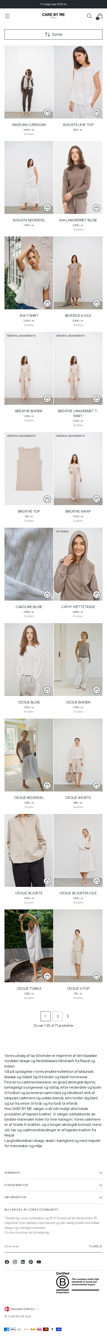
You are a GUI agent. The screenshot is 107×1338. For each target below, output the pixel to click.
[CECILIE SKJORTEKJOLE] (78, 850)
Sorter (57, 34)
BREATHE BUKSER (29, 411)
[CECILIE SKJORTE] (28, 850)
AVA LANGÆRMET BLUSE (78, 220)
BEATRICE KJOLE (78, 316)
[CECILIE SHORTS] (78, 755)
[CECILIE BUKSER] (78, 659)
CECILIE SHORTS (78, 798)
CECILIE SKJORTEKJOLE (78, 893)
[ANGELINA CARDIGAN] (28, 82)
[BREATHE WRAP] (78, 468)
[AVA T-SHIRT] (28, 272)
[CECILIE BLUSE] (28, 659)
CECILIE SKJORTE (29, 893)
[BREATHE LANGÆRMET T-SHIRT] (78, 368)
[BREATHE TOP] (28, 468)
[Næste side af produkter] (68, 1016)
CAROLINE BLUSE (29, 607)
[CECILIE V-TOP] (78, 945)
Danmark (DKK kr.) (22, 1309)
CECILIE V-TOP (78, 988)
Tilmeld (96, 1246)
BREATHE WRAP (78, 511)
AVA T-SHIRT (29, 316)
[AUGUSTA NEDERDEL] (28, 177)
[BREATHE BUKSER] (28, 368)
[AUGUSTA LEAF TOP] (78, 82)
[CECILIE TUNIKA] (28, 945)
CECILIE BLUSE (29, 702)
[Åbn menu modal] (7, 16)
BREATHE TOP (29, 511)
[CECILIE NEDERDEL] (28, 755)
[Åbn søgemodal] (89, 16)
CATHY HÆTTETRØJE (78, 607)
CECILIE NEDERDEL (29, 798)
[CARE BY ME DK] (53, 16)
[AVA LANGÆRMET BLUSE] (78, 177)
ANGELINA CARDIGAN (29, 125)
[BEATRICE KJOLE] (78, 272)
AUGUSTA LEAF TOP (78, 125)
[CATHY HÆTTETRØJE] (78, 564)
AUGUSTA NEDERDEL (29, 220)
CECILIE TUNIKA (29, 988)
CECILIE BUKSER (78, 702)
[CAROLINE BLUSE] (28, 564)
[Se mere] (47, 112)
